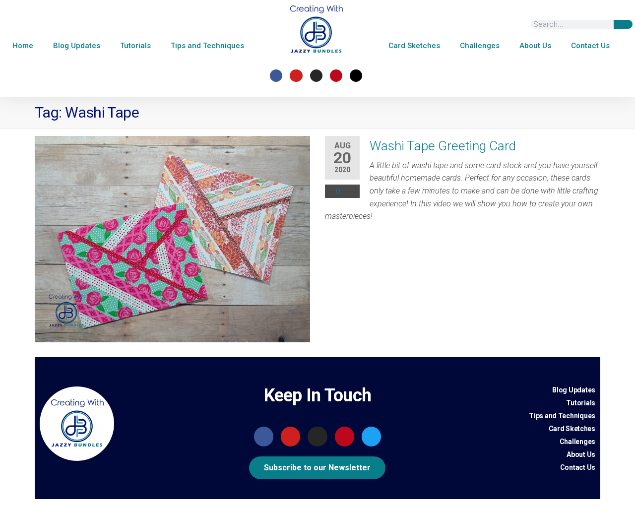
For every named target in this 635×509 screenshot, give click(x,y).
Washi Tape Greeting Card (443, 145)
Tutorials (135, 45)
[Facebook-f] (276, 75)
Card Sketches (414, 45)
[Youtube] (296, 75)
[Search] (623, 24)
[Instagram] (316, 75)
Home (22, 45)
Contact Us (590, 45)
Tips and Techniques (207, 45)
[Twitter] (371, 436)
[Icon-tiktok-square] (356, 75)
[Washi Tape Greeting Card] (172, 239)
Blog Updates (76, 45)
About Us (535, 45)
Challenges (480, 45)
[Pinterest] (336, 75)
